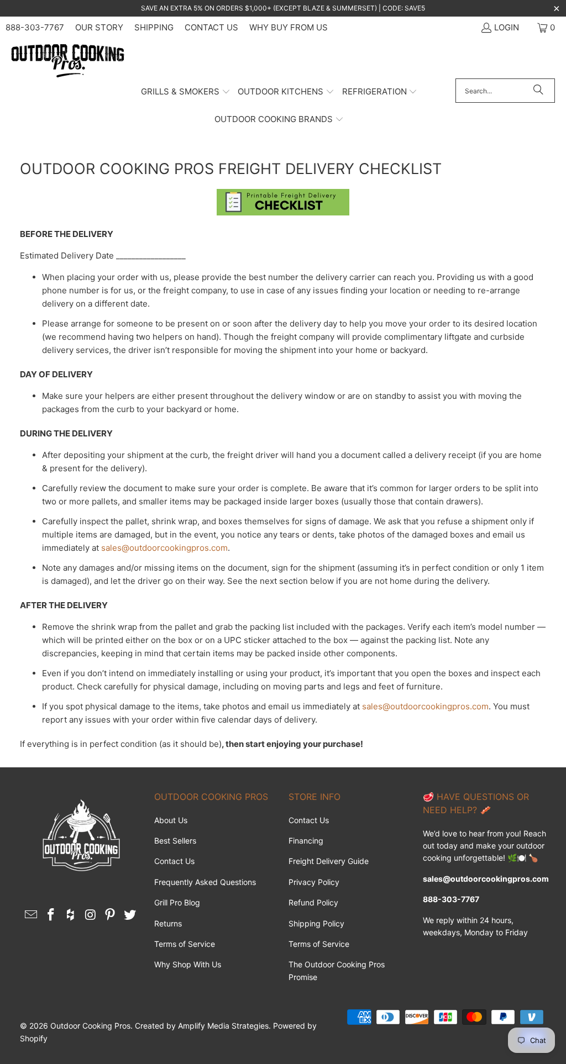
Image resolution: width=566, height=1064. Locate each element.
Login (506, 27)
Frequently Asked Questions (205, 882)
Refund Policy (313, 902)
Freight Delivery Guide (329, 861)
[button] (185, 92)
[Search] (538, 90)
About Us (170, 820)
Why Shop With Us (187, 964)
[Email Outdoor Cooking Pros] (31, 915)
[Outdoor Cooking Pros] (67, 61)
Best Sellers (175, 840)
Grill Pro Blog (177, 902)
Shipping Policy (316, 923)
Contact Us (211, 27)
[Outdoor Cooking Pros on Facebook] (51, 915)
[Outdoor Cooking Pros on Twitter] (130, 915)
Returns (168, 923)
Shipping (154, 27)
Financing (306, 840)
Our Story (99, 27)
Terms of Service (184, 944)
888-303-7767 (35, 27)
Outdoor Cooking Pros (90, 1025)
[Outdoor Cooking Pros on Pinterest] (110, 915)
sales (111, 547)
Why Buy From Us (288, 27)
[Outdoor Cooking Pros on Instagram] (90, 915)
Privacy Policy (314, 882)
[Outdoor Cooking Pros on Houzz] (71, 915)
